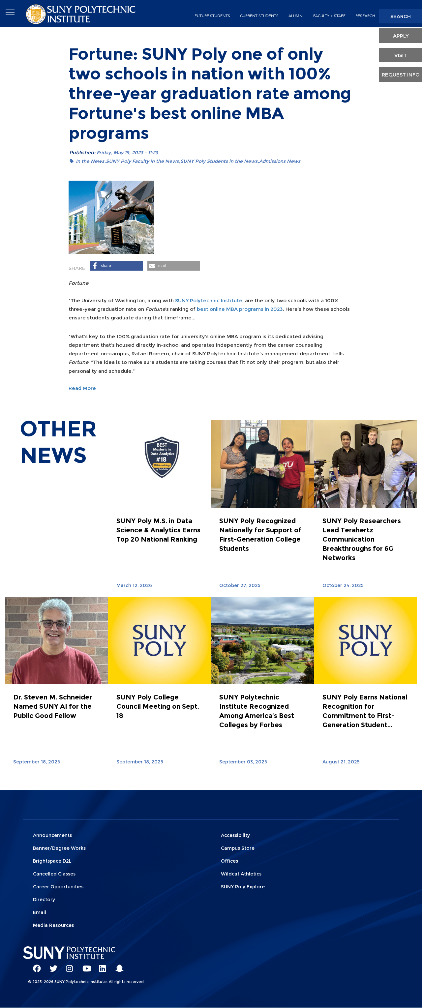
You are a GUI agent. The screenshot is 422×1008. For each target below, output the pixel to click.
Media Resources (53, 925)
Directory (44, 900)
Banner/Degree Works (59, 848)
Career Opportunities (58, 887)
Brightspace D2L (52, 861)
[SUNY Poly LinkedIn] (100, 965)
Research (365, 16)
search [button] (400, 16)
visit (400, 55)
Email (39, 912)
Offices (229, 861)
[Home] (81, 14)
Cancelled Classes (54, 874)
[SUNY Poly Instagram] (67, 965)
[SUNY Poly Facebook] (34, 965)
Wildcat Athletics (241, 874)
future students (212, 16)
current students (259, 16)
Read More (82, 388)
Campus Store (238, 848)
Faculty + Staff (329, 16)
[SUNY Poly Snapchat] (117, 965)
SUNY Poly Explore (243, 887)
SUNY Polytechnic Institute (208, 300)
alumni (295, 16)
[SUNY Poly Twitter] (51, 965)
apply (400, 36)
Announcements (52, 835)
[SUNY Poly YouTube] (84, 965)
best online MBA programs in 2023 (240, 309)
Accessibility (235, 835)
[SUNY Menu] (10, 12)
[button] (116, 266)
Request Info (401, 75)
